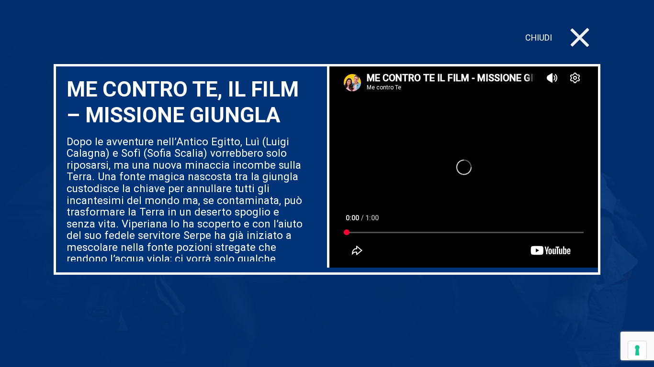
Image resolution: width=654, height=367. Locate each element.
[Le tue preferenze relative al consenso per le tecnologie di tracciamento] (637, 350)
